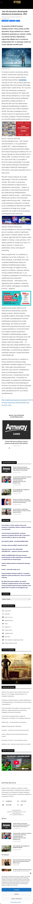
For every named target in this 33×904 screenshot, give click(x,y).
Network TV (7, 627)
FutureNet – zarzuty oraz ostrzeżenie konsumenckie (15, 730)
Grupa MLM (7, 611)
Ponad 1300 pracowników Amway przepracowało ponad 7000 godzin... (16, 442)
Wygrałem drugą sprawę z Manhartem (12, 726)
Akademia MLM (8, 620)
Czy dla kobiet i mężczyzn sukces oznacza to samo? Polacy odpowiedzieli (22, 510)
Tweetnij (13, 20)
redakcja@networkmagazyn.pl (17, 814)
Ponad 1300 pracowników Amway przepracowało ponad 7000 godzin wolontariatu (21, 468)
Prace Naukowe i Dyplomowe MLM (13, 640)
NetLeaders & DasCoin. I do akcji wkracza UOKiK (14, 740)
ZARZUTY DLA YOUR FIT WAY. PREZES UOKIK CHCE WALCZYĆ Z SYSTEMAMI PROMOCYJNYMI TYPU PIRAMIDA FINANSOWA (15, 694)
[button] (30, 873)
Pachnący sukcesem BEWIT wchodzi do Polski (15, 545)
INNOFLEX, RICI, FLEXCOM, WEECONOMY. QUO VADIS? (16, 744)
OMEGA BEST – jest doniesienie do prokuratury (14, 722)
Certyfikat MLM (8, 633)
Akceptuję (16, 889)
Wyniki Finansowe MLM (10, 643)
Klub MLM (7, 636)
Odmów (16, 894)
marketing (22, 80)
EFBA (5, 623)
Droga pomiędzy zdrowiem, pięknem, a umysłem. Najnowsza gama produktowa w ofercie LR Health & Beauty (16, 575)
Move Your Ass (8, 617)
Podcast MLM (8, 630)
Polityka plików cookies (15, 902)
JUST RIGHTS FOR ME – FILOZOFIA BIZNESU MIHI (15, 541)
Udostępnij (5, 20)
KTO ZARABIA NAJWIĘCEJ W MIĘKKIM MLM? (21, 490)
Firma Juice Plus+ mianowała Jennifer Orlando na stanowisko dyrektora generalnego (22, 501)
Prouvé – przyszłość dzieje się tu (11, 569)
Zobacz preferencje (16, 898)
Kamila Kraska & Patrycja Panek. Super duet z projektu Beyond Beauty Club (22, 861)
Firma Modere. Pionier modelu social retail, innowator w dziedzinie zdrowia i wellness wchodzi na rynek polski (16, 527)
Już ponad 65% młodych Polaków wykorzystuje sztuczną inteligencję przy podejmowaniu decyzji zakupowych (22, 480)
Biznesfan (7, 614)
